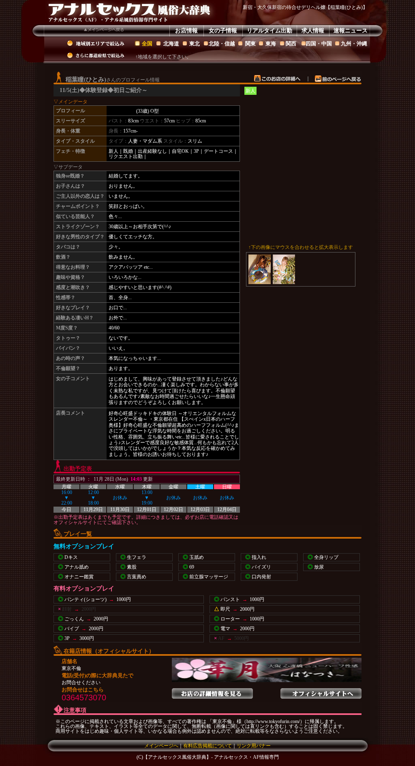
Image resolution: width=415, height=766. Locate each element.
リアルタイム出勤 (269, 31)
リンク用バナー (254, 746)
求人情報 (313, 31)
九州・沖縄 (354, 44)
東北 (194, 44)
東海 (270, 44)
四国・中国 (319, 44)
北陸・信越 (222, 44)
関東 (250, 44)
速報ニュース (351, 31)
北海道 (171, 44)
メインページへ (161, 746)
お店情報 (186, 31)
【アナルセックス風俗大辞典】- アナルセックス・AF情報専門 (211, 757)
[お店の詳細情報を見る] (212, 691)
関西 (291, 44)
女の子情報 (223, 31)
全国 (147, 44)
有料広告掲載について (207, 746)
